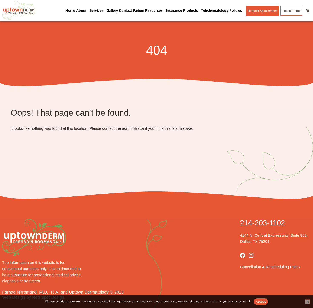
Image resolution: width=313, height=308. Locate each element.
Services (96, 10)
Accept (261, 301)
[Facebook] (242, 255)
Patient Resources (148, 10)
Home (70, 10)
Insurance (174, 10)
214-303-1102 (262, 223)
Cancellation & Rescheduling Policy (270, 267)
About (81, 10)
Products (190, 10)
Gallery (112, 10)
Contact (125, 10)
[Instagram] (251, 255)
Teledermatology (214, 10)
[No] (307, 301)
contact (108, 128)
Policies (235, 10)
